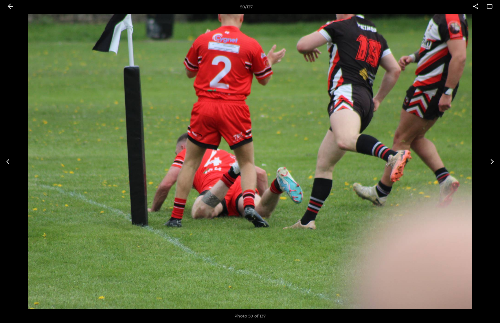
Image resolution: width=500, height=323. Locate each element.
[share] (475, 7)
